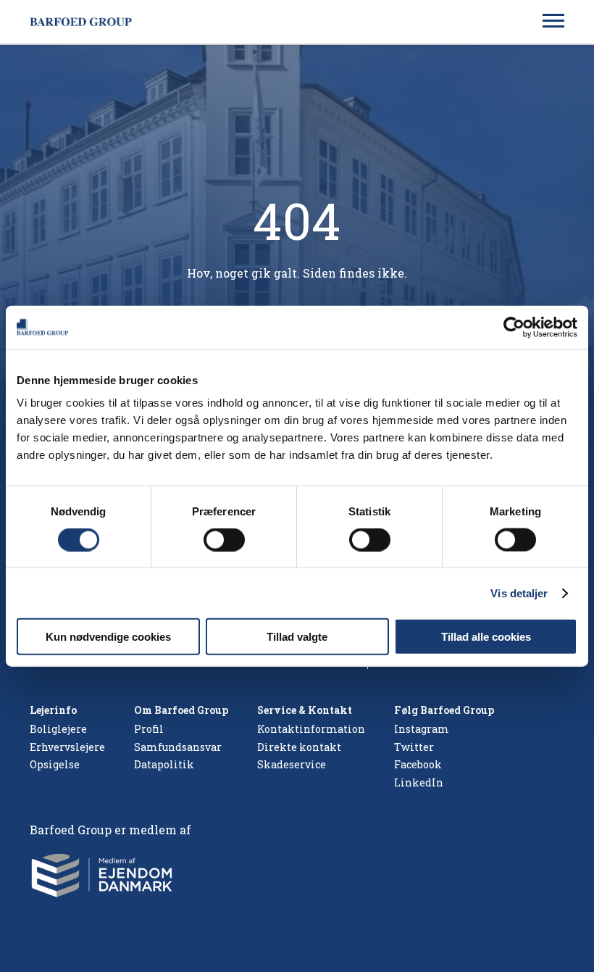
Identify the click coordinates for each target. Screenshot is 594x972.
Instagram (421, 729)
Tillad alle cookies (486, 637)
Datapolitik (164, 764)
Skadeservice (291, 764)
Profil (149, 729)
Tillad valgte (297, 637)
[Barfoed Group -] (84, 22)
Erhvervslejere (67, 747)
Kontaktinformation (311, 729)
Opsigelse (55, 764)
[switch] (224, 539)
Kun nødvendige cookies (108, 637)
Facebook (418, 764)
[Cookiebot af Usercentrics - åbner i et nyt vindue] (514, 327)
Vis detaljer (519, 592)
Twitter (414, 747)
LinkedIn (418, 782)
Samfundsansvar (178, 747)
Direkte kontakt (299, 747)
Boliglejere (58, 729)
